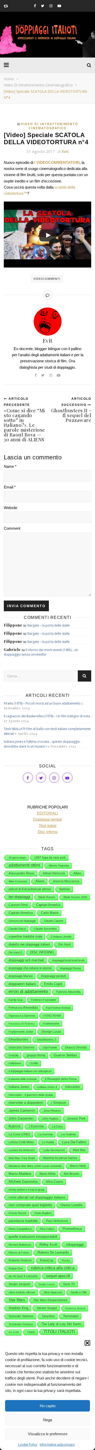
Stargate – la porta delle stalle (48, 625)
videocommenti (46, 279)
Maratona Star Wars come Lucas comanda (35, 1165)
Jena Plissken (52, 1110)
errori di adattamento (28, 991)
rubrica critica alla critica (52, 1268)
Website (10, 507)
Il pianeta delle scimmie (23, 1079)
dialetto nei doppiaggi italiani (29, 944)
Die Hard (64, 944)
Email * (10, 487)
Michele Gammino (23, 1181)
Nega (47, 1420)
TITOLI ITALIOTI (59, 1331)
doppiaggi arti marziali (26, 960)
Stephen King (18, 1308)
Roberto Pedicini (20, 1260)
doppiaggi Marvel (21, 976)
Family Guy (16, 999)
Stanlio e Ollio (78, 1292)
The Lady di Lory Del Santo (61, 1324)
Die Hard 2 (15, 952)
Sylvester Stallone (21, 1316)
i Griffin (34, 1063)
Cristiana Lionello (61, 936)
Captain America (21, 913)
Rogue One (16, 1268)
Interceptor (72, 1087)
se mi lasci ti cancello (23, 1276)
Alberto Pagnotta (59, 865)
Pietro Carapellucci (20, 1228)
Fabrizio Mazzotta (68, 992)
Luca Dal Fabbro (74, 1142)
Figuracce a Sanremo (22, 1015)
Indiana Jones (19, 1087)
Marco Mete (78, 1166)
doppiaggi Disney (70, 968)
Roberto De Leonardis (53, 1252)
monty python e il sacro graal (26, 1189)
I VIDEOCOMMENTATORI (57, 162)
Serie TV (69, 1284)
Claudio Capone (53, 920)
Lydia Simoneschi (54, 1150)
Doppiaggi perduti (53, 976)
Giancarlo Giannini (21, 1047)
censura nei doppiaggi (22, 920)
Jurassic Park (76, 1118)
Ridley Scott (49, 1244)
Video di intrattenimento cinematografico (38, 85)
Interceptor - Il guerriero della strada (31, 1094)
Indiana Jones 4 (47, 1086)
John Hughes (50, 1118)
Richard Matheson (20, 1244)
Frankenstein (51, 1023)
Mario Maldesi (20, 1174)
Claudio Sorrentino (45, 928)
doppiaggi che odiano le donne (30, 968)
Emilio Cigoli (53, 984)
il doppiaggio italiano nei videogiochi (30, 1071)
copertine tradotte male (25, 936)
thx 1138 (14, 1332)
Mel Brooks (71, 1174)
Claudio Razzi (17, 928)
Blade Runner (47, 897)
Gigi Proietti (50, 1047)
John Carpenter (21, 1118)
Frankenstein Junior (21, 1031)
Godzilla (13, 1055)
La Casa (57, 1126)
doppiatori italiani (22, 984)
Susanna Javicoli (75, 1308)
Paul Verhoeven (57, 1221)
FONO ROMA (52, 1015)
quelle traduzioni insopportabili (33, 1237)
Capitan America (48, 905)
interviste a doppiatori (26, 1103)
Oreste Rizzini (17, 1213)
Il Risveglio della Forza (61, 1079)
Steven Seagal (47, 1308)
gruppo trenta (36, 1055)
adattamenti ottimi (24, 865)
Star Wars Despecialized (50, 1300)
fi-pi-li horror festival (58, 1007)
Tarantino (48, 1316)
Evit (65, 151)
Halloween (15, 1063)
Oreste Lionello (72, 1205)
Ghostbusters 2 (46, 1039)
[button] (87, 1343)
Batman (65, 889)
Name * (10, 466)
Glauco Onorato (76, 1047)
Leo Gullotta (68, 1134)
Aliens (40, 881)
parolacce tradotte (23, 1221)
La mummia (46, 1134)
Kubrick (15, 1126)
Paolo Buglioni (42, 1213)
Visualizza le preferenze (47, 1434)
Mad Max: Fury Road (22, 1158)
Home (9, 78)
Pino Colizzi (47, 1228)
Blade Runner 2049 (75, 897)
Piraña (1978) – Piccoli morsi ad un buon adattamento (42, 703)
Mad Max (79, 1150)
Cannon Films (18, 905)
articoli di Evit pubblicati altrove (30, 889)
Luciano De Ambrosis (22, 1150)
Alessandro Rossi (21, 873)
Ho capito (47, 1406)
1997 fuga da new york (50, 857)
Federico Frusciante (43, 999)
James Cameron (22, 1110)
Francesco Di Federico (22, 1023)
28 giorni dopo (17, 857)
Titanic (31, 1332)
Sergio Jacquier (19, 1284)
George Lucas (51, 1031)
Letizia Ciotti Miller (21, 1142)
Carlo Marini (50, 913)
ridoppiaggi (75, 1244)
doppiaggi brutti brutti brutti (68, 960)
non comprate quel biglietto (30, 1205)
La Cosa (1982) (19, 1134)
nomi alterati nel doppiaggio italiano (37, 1197)
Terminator (71, 1316)
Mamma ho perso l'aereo (60, 1158)
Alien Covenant (18, 881)
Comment (12, 528)
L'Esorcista (36, 1126)
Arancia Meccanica (66, 881)
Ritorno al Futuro (19, 1252)
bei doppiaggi (19, 897)
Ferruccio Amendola (23, 1007)
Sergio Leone (47, 1284)
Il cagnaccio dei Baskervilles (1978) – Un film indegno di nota (47, 716)
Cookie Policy (27, 1444)
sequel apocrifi (58, 1276)
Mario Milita (47, 1174)
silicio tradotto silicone (22, 1292)
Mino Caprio (54, 1181)
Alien (77, 873)
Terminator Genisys (21, 1324)
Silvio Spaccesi (53, 1292)
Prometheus (72, 1229)
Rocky (66, 1260)
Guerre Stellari (65, 1055)
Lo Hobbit (48, 1142)
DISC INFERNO (42, 952)
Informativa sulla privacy (57, 1444)
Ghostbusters (18, 1039)
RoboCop (46, 1260)
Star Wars (17, 1300)
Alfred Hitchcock (54, 873)
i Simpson (58, 1103)
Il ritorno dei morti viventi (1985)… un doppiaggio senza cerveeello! (41, 652)
